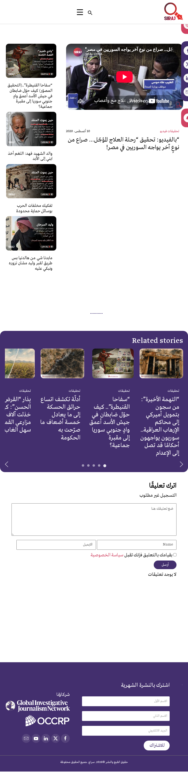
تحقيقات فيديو (169, 131)
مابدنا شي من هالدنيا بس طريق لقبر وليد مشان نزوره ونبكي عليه (30, 263)
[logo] (173, 11)
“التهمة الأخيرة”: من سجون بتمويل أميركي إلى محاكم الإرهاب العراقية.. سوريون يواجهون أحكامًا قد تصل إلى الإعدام (159, 426)
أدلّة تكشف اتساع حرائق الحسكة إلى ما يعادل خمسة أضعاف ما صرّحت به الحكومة (60, 418)
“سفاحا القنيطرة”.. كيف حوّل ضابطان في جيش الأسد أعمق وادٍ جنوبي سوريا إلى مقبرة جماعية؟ (109, 422)
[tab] (104, 465)
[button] (6, 464)
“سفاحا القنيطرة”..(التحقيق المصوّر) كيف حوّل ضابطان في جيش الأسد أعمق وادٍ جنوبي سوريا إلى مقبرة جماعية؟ (30, 96)
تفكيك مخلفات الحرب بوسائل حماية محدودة (34, 208)
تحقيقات (173, 391)
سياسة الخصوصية (107, 555)
